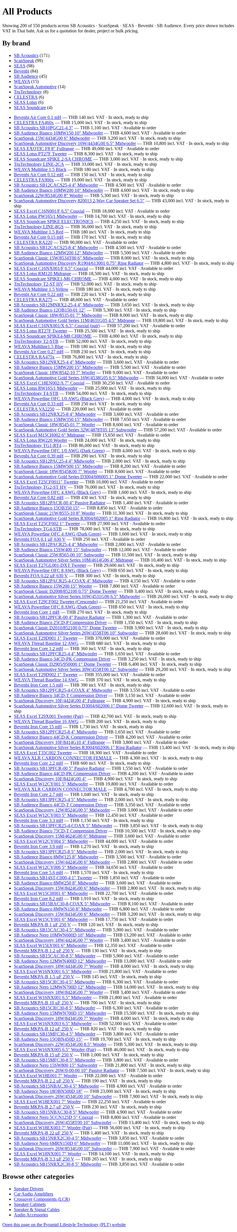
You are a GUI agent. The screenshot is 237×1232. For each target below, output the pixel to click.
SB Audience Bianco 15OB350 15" (46, 507)
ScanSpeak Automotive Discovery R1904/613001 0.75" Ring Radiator (78, 263)
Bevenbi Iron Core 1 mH (37, 612)
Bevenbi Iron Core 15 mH (38, 726)
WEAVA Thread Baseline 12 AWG (46, 643)
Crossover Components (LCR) (42, 1199)
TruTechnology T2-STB (36, 341)
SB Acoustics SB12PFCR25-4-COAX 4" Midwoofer (63, 690)
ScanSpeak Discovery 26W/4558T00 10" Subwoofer (62, 1122)
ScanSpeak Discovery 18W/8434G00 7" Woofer (58, 1018)
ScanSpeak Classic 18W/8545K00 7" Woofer (55, 471)
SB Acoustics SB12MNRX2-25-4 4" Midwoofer (58, 304)
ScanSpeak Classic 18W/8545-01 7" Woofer (54, 424)
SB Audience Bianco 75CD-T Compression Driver (60, 830)
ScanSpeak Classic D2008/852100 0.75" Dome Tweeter (65, 591)
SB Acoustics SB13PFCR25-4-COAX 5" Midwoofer (63, 825)
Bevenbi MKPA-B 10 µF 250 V (43, 1002)
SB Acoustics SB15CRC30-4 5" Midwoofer (54, 981)
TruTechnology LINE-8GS (39, 226)
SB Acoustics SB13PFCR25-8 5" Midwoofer (55, 851)
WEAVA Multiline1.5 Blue (38, 346)
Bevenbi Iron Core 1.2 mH (38, 648)
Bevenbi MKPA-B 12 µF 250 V (43, 1028)
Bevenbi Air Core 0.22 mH (39, 294)
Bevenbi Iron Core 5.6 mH (38, 872)
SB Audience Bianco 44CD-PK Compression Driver (62, 773)
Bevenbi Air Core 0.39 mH (39, 455)
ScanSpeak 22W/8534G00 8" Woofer (48, 195)
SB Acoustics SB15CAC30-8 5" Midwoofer (54, 955)
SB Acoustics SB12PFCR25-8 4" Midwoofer (55, 731)
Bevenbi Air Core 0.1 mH (37, 117)
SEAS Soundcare (30, 107)
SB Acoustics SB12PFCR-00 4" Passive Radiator (59, 617)
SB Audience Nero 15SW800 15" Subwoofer (55, 1065)
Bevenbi (21, 71)
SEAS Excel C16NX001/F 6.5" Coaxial (51, 268)
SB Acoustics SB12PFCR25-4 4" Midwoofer (55, 653)
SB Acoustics (26, 55)
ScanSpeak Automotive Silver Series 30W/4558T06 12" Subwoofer (76, 669)
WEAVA (22, 81)
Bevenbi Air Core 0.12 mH (39, 174)
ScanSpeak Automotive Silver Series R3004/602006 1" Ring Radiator (78, 747)
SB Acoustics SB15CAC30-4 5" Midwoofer (54, 929)
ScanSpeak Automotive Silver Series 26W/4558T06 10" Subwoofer (76, 632)
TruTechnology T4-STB (36, 393)
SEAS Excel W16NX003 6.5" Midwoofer (53, 1023)
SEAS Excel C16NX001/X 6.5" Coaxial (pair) (57, 325)
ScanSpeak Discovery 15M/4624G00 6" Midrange (60, 836)
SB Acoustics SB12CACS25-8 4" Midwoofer (56, 247)
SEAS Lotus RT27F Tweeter (40, 330)
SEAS (19, 65)
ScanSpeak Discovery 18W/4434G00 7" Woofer (58, 966)
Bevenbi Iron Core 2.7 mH (38, 794)
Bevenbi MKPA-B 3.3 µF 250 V (44, 1158)
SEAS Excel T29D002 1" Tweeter (45, 674)
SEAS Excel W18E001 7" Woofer (45, 1075)
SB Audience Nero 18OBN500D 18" (48, 1091)
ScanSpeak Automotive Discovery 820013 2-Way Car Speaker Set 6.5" (79, 200)
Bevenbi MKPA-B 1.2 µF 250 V (44, 950)
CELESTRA (26, 97)
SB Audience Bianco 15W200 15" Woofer (53, 586)
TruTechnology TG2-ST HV (40, 487)
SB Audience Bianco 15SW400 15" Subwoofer (57, 549)
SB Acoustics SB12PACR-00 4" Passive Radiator (59, 502)
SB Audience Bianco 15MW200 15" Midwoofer (58, 367)
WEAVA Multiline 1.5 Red (38, 231)
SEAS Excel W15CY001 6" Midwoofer (51, 919)
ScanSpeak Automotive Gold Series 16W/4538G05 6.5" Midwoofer (76, 377)
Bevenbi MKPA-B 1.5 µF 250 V (44, 976)
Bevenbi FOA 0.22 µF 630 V (41, 575)
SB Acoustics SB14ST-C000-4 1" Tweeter (53, 877)
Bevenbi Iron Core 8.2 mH (38, 898)
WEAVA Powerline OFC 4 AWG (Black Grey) (57, 492)
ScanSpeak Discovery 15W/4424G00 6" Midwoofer (62, 862)
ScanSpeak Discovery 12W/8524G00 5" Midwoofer (62, 810)
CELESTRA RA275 (33, 299)
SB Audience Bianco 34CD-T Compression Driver (60, 695)
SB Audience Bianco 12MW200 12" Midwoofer (58, 252)
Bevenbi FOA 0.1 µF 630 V (40, 539)
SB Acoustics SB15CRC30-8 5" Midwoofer (54, 1007)
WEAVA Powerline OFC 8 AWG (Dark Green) (57, 606)
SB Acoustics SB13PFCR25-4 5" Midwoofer (55, 799)
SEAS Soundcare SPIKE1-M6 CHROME (53, 278)
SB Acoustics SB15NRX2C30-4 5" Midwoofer (57, 1138)
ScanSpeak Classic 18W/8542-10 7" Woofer (54, 372)
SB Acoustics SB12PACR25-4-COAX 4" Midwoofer (63, 580)
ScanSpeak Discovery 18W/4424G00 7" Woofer (58, 940)
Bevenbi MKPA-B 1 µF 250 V (42, 924)
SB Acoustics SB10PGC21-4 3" (43, 127)
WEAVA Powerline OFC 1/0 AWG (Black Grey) (59, 398)
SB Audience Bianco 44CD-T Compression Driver (60, 804)
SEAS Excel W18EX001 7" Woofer (47, 1101)
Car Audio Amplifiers (33, 1193)
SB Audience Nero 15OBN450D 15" (48, 1039)
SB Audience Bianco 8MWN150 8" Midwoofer (58, 908)
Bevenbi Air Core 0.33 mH (39, 403)
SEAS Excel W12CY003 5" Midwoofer (51, 815)
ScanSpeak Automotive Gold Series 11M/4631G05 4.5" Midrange (74, 320)
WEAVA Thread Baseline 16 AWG (46, 721)
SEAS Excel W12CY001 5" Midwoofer (51, 784)
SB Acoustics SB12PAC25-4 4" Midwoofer (54, 461)
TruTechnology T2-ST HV (38, 284)
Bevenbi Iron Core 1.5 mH (38, 685)
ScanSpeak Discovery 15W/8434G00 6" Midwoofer (62, 914)
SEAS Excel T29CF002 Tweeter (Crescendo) (56, 601)
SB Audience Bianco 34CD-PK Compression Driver (62, 659)
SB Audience (26, 76)
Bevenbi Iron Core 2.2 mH (38, 763)
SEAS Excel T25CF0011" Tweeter (46, 481)
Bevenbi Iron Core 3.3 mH (38, 820)
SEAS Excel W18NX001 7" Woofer (47, 1153)
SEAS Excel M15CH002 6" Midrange (49, 435)
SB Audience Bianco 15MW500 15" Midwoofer (58, 466)
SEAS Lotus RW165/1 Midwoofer (45, 388)
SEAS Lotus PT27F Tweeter (40, 153)
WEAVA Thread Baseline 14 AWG (46, 679)
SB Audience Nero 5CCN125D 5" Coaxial (53, 1117)
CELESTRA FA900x (34, 179)
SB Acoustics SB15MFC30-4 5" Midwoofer (54, 1033)
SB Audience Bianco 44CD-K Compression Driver (61, 737)
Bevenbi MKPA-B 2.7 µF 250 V (44, 1106)
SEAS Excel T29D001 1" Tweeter (45, 638)
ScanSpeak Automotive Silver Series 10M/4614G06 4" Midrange (73, 560)
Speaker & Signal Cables (37, 1209)
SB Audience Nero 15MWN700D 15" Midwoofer (60, 1013)
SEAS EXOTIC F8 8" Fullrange (44, 148)
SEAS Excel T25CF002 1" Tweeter (47, 523)
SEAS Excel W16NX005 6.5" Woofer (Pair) (55, 1049)
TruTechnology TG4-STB (38, 528)
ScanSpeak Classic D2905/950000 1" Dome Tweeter (62, 664)
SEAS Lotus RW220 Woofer (40, 440)
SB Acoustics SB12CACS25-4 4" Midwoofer (56, 185)
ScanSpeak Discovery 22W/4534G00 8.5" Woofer (60, 1044)
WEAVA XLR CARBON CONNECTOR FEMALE (63, 757)
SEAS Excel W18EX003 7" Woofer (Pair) (53, 1127)
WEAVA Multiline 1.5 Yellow (41, 289)
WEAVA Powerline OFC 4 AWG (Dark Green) (57, 534)
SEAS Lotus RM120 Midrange (42, 273)
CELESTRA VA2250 (34, 409)
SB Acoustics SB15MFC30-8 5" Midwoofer (54, 1060)
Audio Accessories (31, 1214)
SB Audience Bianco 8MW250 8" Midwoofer (56, 882)
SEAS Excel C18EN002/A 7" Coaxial (49, 382)
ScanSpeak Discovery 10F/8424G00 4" (50, 778)
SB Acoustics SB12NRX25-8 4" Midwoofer (55, 414)
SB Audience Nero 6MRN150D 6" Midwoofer (57, 1143)
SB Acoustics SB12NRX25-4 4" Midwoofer (55, 362)
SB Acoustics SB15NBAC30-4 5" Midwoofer (56, 1086)
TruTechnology (28, 91)
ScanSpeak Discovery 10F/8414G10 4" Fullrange (59, 742)
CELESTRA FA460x (34, 122)
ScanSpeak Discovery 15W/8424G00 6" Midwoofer (62, 888)
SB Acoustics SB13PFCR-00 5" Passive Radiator (59, 768)
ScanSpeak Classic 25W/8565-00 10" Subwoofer (59, 554)
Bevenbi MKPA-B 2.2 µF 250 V (44, 1080)
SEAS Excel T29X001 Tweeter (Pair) (48, 716)
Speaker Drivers (28, 1188)
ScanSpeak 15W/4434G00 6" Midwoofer (52, 138)
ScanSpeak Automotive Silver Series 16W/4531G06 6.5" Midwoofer (77, 596)
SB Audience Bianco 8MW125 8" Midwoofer (56, 856)
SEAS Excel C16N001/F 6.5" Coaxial (49, 211)
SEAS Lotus (25, 102)
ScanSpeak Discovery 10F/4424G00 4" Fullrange (59, 700)
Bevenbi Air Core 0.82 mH (39, 497)
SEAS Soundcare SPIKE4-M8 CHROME (53, 336)
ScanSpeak (24, 60)
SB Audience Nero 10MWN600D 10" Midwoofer (60, 935)
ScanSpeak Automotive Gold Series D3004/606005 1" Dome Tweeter (78, 476)
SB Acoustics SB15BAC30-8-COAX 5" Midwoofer (62, 903)
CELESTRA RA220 (33, 242)
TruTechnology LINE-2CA (39, 164)
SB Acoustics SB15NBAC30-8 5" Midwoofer (56, 1112)
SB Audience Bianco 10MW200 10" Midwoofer (58, 190)
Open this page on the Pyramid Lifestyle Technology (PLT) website (64, 1224)
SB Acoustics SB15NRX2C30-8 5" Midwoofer (57, 1164)
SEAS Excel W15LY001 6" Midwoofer (50, 945)
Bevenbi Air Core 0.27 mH (39, 351)
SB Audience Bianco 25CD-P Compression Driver (60, 622)
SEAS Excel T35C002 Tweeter (43, 752)
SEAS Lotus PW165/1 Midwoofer (45, 216)
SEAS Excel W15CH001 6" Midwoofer (51, 893)
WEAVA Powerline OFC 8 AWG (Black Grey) (57, 570)
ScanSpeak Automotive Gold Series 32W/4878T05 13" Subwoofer (75, 429)
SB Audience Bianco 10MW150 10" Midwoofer (58, 132)
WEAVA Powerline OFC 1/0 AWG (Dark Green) (59, 450)
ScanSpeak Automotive (35, 86)
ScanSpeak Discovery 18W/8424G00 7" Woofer (58, 992)
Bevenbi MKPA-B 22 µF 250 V (43, 1132)
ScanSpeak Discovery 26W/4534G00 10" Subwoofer (63, 1096)
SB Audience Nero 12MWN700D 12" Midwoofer (60, 987)
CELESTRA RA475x (34, 356)
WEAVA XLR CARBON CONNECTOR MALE (60, 789)
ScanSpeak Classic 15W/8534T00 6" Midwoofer (58, 257)
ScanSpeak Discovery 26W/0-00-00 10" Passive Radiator (66, 1070)
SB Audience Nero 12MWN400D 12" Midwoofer (60, 961)
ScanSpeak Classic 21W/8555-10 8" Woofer (54, 513)
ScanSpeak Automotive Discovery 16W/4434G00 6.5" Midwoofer (75, 143)
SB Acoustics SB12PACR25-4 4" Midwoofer (56, 544)
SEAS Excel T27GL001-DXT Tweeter (50, 565)
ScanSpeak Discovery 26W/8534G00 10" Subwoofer (63, 1148)
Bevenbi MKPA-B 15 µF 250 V (43, 1054)
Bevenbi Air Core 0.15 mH (39, 237)
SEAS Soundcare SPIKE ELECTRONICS (53, 221)
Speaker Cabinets (30, 1204)
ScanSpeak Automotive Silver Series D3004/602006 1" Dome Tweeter (78, 705)
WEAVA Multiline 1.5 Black (40, 169)
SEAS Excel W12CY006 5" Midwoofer (51, 867)
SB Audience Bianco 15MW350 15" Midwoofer (58, 419)
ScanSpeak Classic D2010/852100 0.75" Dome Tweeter (65, 627)
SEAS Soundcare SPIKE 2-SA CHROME (53, 159)
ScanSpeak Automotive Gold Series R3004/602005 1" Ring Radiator (77, 518)
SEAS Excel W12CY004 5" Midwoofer (51, 841)
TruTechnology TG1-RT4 (37, 445)
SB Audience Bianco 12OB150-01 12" (50, 310)
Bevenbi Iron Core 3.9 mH (38, 846)
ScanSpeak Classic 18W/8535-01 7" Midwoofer (58, 315)
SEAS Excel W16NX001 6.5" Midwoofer (53, 971)
